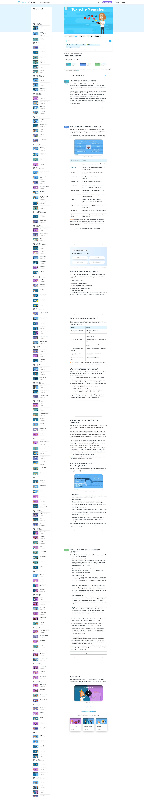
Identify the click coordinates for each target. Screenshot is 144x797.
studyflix (23, 2)
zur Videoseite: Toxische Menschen (89, 711)
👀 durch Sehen (80, 257)
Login (117, 2)
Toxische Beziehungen (78, 53)
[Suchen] (98, 2)
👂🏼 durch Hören (97, 257)
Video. (77, 70)
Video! (81, 682)
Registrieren (123, 2)
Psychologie (70, 53)
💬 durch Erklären (97, 262)
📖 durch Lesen (80, 262)
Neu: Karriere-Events (107, 2)
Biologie (65, 53)
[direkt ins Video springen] (88, 147)
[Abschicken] (110, 41)
